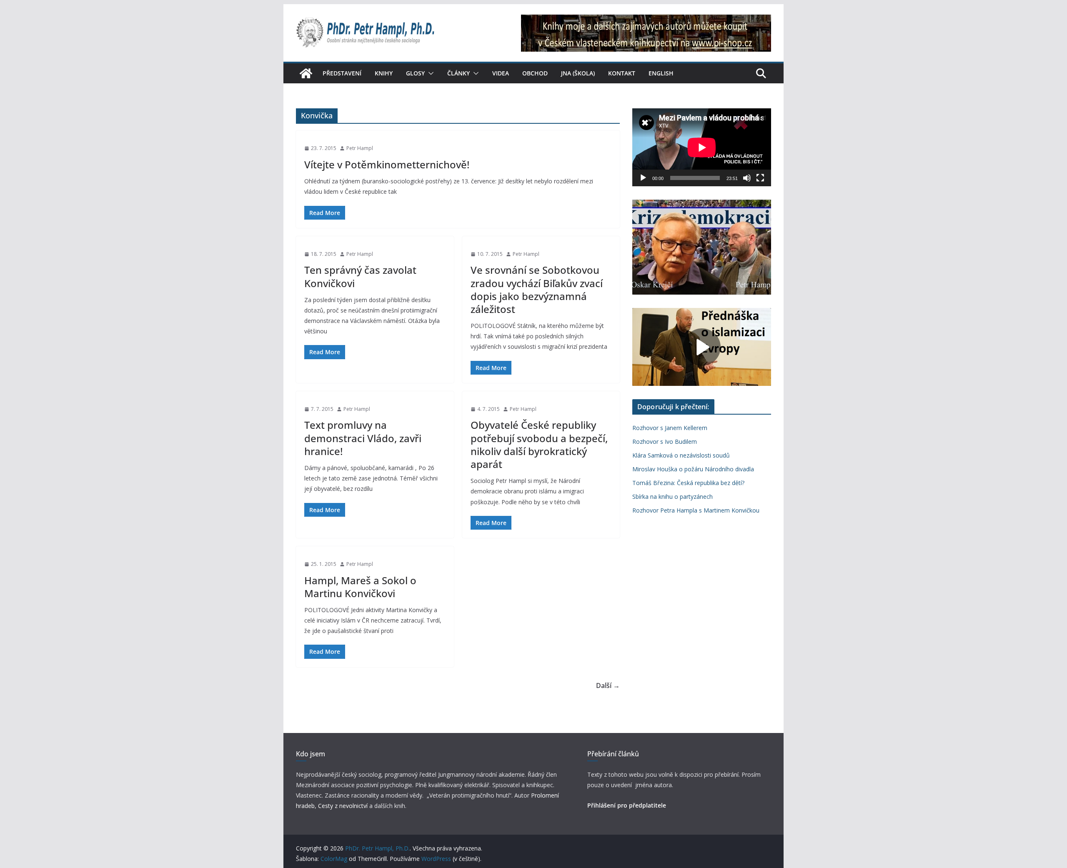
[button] (429, 73)
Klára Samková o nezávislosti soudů (681, 455)
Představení (342, 73)
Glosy (415, 73)
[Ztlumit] (747, 178)
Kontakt (621, 73)
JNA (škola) (578, 73)
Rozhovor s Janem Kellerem (669, 428)
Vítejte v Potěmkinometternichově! (386, 164)
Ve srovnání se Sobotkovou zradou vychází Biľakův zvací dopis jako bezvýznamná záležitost (537, 289)
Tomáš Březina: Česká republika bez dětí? (688, 483)
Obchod (535, 73)
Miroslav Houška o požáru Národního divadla (693, 469)
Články (458, 73)
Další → (608, 685)
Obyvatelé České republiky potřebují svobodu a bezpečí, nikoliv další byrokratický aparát (539, 444)
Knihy (384, 73)
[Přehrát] (643, 178)
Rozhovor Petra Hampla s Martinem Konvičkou (695, 510)
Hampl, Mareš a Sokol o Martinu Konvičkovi (360, 586)
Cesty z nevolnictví (343, 806)
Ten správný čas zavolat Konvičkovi (360, 276)
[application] (701, 147)
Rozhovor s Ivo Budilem (664, 441)
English (661, 73)
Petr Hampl (359, 148)
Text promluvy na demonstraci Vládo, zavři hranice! (362, 438)
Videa (500, 73)
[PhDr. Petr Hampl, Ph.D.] (306, 73)
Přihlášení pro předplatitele (626, 805)
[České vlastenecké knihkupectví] (646, 20)
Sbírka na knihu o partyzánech (672, 496)
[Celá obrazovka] (760, 178)
